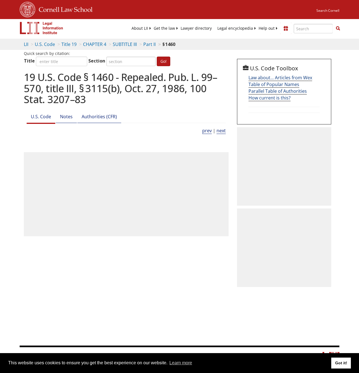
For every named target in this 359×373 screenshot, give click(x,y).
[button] (338, 28)
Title (29, 61)
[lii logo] (41, 28)
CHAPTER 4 (94, 44)
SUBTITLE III (125, 44)
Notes (66, 116)
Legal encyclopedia (235, 28)
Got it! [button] (341, 363)
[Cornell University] (27, 8)
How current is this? (269, 98)
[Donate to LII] (285, 28)
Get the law (164, 28)
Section (96, 61)
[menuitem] (140, 28)
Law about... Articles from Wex (280, 78)
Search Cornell (327, 10)
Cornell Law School (64, 8)
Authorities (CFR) (99, 116)
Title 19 (69, 44)
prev (207, 131)
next (221, 131)
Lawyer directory (196, 28)
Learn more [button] (180, 362)
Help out (267, 28)
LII (26, 44)
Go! (163, 61)
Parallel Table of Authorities (277, 91)
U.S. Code (45, 44)
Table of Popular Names (273, 84)
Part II (149, 44)
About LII (140, 28)
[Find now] (338, 28)
